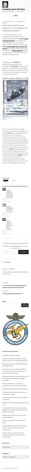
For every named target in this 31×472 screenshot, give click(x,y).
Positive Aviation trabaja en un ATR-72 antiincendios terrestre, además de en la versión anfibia (13, 435)
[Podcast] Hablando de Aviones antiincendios (14, 389)
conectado (18, 272)
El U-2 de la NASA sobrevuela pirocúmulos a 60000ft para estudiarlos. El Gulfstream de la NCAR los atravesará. (15, 410)
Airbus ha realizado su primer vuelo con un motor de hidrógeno (9, 193)
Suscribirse (23, 252)
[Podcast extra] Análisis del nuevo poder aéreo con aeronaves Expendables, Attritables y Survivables (15, 378)
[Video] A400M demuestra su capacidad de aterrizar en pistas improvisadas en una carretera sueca (14, 428)
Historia (7, 262)
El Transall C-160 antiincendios (11, 355)
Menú (16, 15)
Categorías (5, 453)
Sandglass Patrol (13, 9)
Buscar (4, 301)
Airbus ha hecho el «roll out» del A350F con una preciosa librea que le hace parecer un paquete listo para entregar (14, 371)
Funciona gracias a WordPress (10, 468)
